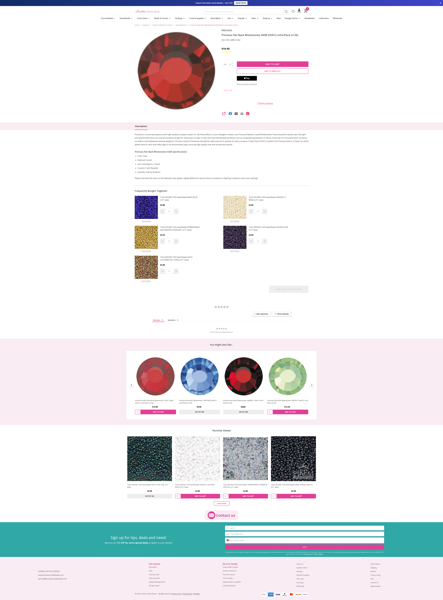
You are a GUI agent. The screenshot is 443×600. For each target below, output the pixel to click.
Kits (229, 18)
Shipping (373, 568)
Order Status (375, 564)
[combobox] (243, 11)
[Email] (236, 113)
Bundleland (310, 18)
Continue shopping (265, 103)
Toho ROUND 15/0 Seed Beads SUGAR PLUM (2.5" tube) (268, 228)
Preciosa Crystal (229, 574)
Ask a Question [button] (262, 314)
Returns (373, 571)
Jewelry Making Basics (157, 582)
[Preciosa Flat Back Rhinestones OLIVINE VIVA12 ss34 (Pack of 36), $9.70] (287, 376)
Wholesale (337, 18)
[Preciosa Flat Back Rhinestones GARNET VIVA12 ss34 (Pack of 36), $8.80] (199, 376)
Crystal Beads (107, 18)
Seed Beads (125, 18)
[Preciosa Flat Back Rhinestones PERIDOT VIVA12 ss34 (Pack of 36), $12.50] (243, 376)
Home (137, 25)
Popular (241, 18)
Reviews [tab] (156, 320)
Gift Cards (300, 579)
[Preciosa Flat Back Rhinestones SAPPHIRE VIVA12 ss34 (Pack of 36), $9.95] (155, 376)
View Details (146, 221)
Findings (178, 18)
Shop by (266, 18)
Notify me (155, 412)
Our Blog (299, 582)
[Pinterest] (247, 113)
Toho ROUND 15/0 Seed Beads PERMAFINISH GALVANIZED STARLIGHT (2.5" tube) (180, 228)
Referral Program (302, 575)
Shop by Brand (154, 578)
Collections (324, 18)
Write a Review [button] (283, 314)
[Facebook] (230, 113)
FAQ (372, 579)
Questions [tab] (171, 320)
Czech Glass (142, 18)
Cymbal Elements (229, 586)
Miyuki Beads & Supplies (232, 582)
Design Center (291, 18)
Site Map (196, 594)
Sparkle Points (301, 568)
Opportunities (375, 586)
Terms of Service (318, 554)
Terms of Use (176, 594)
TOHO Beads (228, 578)
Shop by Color (154, 574)
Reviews (299, 571)
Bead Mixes (216, 18)
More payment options (247, 84)
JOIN (304, 547)
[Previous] (131, 385)
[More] (114, 18)
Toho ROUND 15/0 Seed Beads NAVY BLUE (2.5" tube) (178, 198)
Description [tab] (141, 126)
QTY (225, 64)
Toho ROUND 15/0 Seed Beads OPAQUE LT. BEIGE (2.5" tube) (268, 198)
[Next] (311, 385)
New (279, 18)
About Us (299, 564)
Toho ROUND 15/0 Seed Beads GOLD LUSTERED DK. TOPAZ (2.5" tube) (176, 258)
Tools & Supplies (196, 18)
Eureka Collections (229, 571)
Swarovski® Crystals (230, 567)
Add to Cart (273, 64)
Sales (253, 18)
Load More (221, 503)
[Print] (242, 113)
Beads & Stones (161, 18)
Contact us (374, 582)
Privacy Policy (308, 554)
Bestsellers (153, 567)
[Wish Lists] (293, 11)
